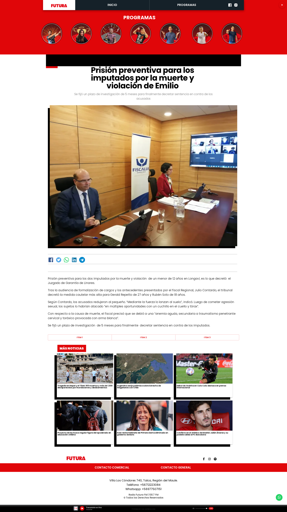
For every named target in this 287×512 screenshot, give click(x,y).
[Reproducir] (282, 5)
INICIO (112, 5)
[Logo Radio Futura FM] (59, 7)
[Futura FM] (51, 33)
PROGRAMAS (186, 5)
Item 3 (207, 337)
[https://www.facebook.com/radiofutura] (230, 9)
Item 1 (80, 337)
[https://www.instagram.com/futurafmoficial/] (236, 9)
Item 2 (143, 337)
